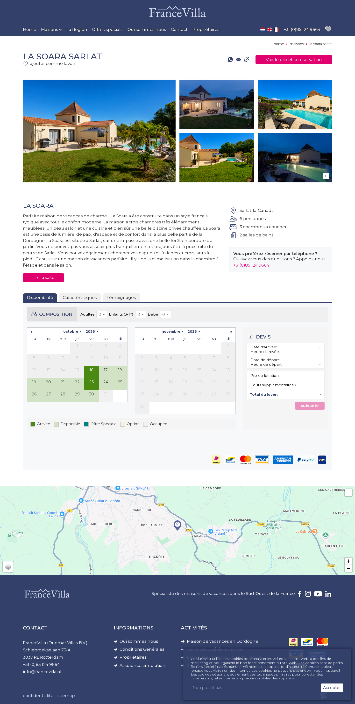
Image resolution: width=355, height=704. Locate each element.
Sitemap (66, 695)
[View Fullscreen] (348, 492)
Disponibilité (40, 297)
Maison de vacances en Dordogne (222, 641)
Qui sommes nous (139, 641)
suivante (310, 405)
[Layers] (8, 566)
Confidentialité (38, 695)
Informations (133, 628)
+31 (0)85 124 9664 (41, 664)
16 (91, 370)
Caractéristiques (80, 297)
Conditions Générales (142, 649)
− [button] (348, 568)
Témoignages (121, 297)
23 (91, 382)
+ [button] (348, 561)
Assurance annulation (142, 665)
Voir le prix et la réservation (294, 59)
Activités (194, 628)
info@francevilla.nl (42, 671)
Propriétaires (133, 657)
